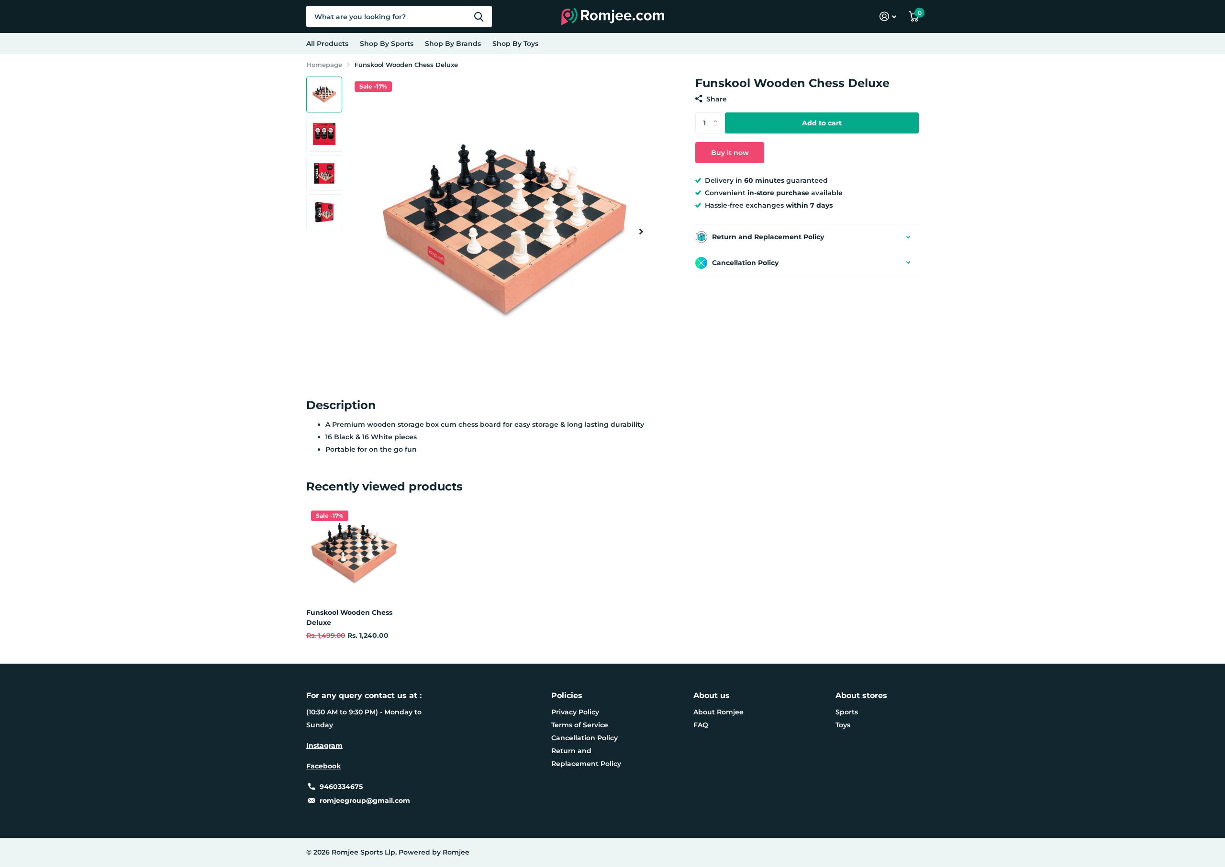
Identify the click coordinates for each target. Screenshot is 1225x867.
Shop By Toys (515, 43)
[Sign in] (888, 16)
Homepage (324, 64)
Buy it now (730, 152)
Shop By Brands (453, 43)
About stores (861, 695)
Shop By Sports (386, 43)
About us (711, 695)
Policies (566, 695)
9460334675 (341, 786)
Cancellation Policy (584, 738)
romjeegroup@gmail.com (365, 800)
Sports (846, 712)
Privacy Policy (575, 712)
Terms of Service (579, 725)
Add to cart (822, 123)
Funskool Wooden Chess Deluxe (349, 617)
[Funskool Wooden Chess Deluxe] (354, 553)
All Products (327, 43)
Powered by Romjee (434, 852)
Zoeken (479, 16)
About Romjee (718, 712)
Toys (842, 725)
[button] (641, 231)
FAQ (700, 725)
